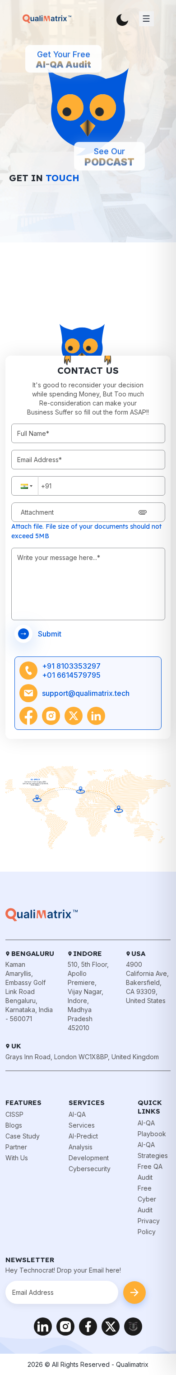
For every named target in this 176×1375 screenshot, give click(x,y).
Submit (49, 633)
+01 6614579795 (71, 675)
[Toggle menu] (146, 18)
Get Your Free (63, 63)
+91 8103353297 (71, 666)
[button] (24, 486)
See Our (109, 160)
